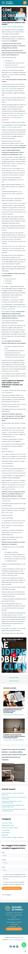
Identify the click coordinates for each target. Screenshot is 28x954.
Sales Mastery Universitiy (8, 88)
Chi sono (19, 922)
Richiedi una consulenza (14, 929)
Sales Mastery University (16, 615)
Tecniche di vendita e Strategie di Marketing (12, 26)
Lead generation (6, 830)
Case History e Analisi (7, 823)
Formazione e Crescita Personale (10, 827)
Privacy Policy (11, 939)
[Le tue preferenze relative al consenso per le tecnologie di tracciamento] (25, 951)
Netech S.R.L (22, 939)
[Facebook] (11, 946)
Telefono (4, 860)
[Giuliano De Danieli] (7, 2)
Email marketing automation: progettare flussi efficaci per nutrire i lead (13, 806)
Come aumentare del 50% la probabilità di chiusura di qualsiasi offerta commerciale (13, 710)
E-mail (3, 867)
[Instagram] (17, 946)
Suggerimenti (5, 835)
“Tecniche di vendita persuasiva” (14, 127)
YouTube (18, 628)
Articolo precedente (14, 677)
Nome (3, 852)
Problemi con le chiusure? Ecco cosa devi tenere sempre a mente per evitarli (14, 736)
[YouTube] (14, 946)
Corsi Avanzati (14, 924)
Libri (19, 926)
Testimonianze (12, 926)
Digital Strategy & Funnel (8, 825)
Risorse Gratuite (11, 922)
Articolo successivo (14, 680)
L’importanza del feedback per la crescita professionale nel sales (12, 802)
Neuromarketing (6, 832)
